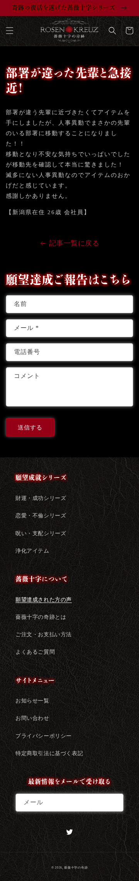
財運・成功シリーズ (40, 498)
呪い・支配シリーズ (40, 533)
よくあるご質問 (35, 652)
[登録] (114, 802)
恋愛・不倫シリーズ (40, 516)
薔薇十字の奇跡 (76, 867)
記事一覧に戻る (74, 243)
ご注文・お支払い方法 (43, 634)
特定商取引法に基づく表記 (49, 753)
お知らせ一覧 (32, 701)
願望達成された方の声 (43, 600)
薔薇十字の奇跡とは (40, 617)
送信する (30, 427)
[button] (9, 30)
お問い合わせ (32, 718)
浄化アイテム (32, 551)
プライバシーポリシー (43, 736)
